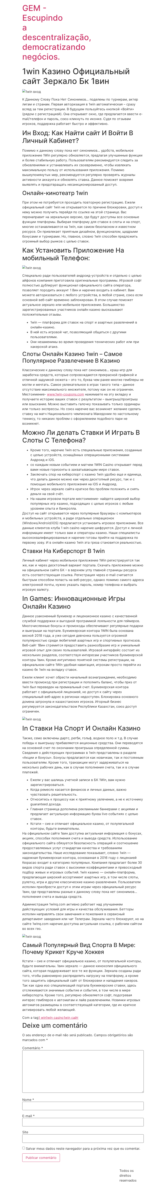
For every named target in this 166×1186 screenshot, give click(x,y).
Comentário (32, 1048)
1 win (42, 1018)
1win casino (55, 1018)
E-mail (28, 1115)
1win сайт (71, 1018)
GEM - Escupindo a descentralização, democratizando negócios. (56, 32)
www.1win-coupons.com (65, 394)
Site (25, 1132)
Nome (28, 1099)
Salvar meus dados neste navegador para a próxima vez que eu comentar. (83, 1148)
